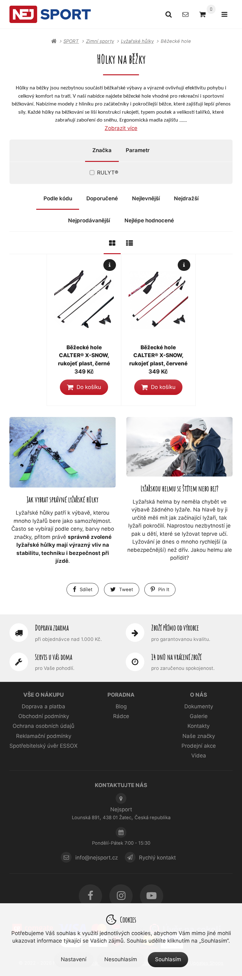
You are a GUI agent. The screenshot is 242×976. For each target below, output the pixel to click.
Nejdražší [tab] (186, 198)
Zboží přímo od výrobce (175, 627)
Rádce (121, 716)
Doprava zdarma (52, 627)
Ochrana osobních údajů (43, 726)
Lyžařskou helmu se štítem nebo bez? (179, 488)
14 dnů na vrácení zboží (176, 657)
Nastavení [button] (73, 959)
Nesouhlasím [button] (120, 959)
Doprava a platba (43, 706)
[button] (84, 387)
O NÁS (198, 695)
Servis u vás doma (53, 657)
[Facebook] (90, 896)
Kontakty (198, 726)
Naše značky (198, 736)
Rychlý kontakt (157, 857)
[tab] (112, 243)
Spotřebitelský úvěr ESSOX (43, 746)
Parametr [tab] (138, 150)
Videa (198, 755)
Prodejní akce (199, 746)
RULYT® (107, 172)
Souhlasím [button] (168, 959)
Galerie (199, 716)
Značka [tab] (102, 150)
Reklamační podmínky (43, 736)
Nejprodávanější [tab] (89, 220)
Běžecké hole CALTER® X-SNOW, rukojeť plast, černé (84, 355)
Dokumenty (198, 706)
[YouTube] (151, 896)
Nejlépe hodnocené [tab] (149, 220)
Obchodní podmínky (43, 716)
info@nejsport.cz (96, 857)
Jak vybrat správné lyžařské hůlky (62, 499)
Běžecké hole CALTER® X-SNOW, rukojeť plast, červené (158, 355)
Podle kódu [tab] (57, 198)
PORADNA (121, 695)
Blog (121, 706)
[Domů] (50, 14)
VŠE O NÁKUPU (43, 695)
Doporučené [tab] (102, 198)
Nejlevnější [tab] (146, 198)
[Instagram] (121, 896)
